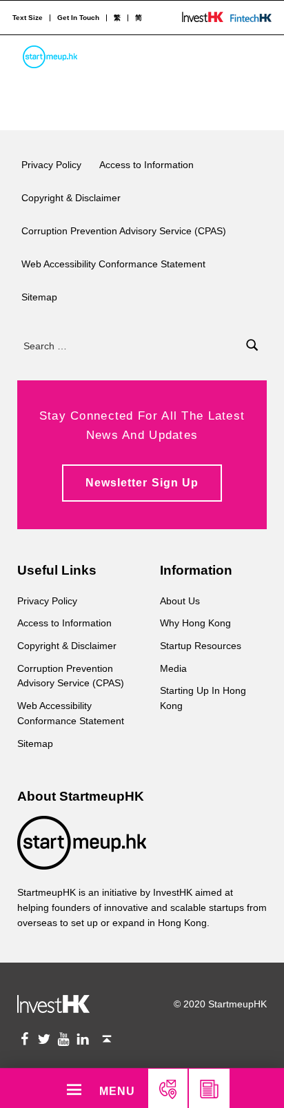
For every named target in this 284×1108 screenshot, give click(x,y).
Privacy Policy (51, 164)
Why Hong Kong (195, 622)
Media (173, 668)
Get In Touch (78, 17)
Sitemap (39, 296)
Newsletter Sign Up (141, 483)
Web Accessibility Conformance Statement (113, 263)
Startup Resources (200, 645)
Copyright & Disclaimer (71, 197)
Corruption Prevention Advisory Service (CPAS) (123, 230)
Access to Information (146, 164)
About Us (180, 600)
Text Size (27, 17)
